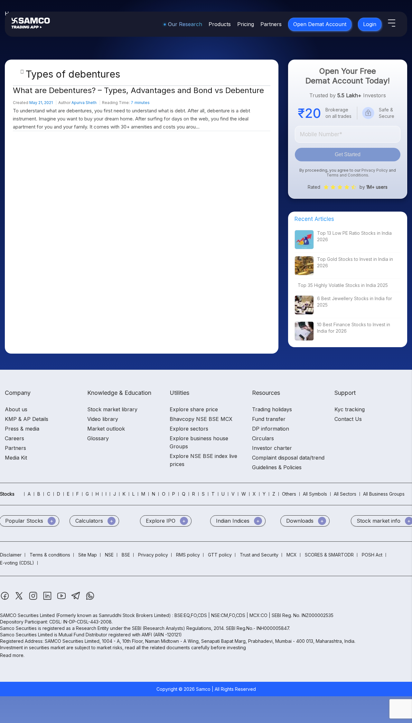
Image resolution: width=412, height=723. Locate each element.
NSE (109, 554)
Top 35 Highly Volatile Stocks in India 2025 (343, 285)
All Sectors (345, 494)
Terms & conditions (50, 554)
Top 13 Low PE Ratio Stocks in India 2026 (354, 236)
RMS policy (188, 554)
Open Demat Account (319, 24)
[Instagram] (33, 599)
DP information (270, 428)
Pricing (245, 24)
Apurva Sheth (84, 102)
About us (16, 409)
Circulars (263, 438)
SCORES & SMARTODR (329, 554)
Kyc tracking (349, 409)
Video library (102, 419)
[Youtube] (62, 599)
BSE (126, 554)
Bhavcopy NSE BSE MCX (201, 419)
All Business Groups (384, 494)
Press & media (22, 428)
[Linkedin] (47, 599)
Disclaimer (11, 554)
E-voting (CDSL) (17, 563)
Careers (14, 438)
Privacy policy (153, 554)
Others (289, 494)
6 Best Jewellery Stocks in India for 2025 (354, 302)
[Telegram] (76, 599)
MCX (291, 554)
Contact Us (348, 419)
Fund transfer (269, 419)
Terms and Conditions (347, 175)
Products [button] (220, 24)
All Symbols (315, 494)
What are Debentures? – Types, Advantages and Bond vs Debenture (138, 90)
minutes (140, 102)
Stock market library (112, 409)
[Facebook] (5, 599)
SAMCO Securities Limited (27, 615)
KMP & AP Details (26, 419)
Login (369, 24)
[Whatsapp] (90, 599)
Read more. (12, 655)
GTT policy (220, 554)
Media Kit (16, 457)
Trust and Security (259, 554)
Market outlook (106, 428)
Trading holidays (272, 409)
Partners (271, 24)
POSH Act (372, 554)
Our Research (185, 24)
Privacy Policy (374, 170)
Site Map (87, 554)
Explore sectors (189, 428)
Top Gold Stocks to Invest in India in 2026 (355, 262)
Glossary (98, 438)
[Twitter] (19, 599)
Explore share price (194, 409)
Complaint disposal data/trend (288, 457)
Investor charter (272, 448)
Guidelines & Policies (277, 467)
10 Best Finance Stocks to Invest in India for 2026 (353, 328)
